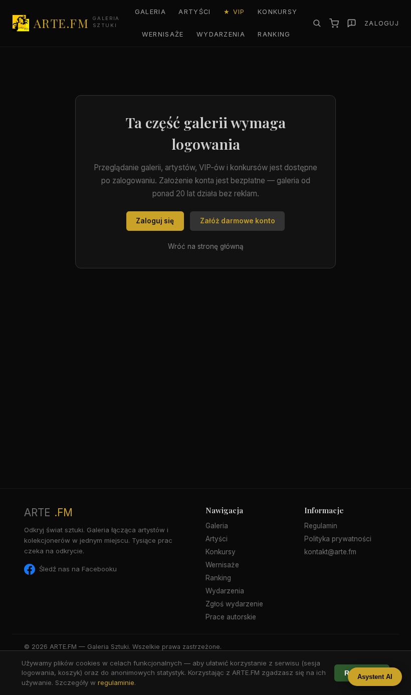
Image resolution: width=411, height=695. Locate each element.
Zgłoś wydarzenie (234, 604)
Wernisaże (163, 34)
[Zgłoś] (351, 23)
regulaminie (116, 682)
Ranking (274, 34)
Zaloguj (381, 23)
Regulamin (320, 526)
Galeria (150, 12)
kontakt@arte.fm (330, 552)
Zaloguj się (155, 221)
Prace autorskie (231, 617)
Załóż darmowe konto (237, 221)
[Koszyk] (334, 23)
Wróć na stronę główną (206, 246)
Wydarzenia (220, 34)
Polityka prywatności (337, 539)
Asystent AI (374, 676)
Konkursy (277, 12)
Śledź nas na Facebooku (78, 569)
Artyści (194, 12)
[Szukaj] (316, 23)
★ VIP (234, 12)
